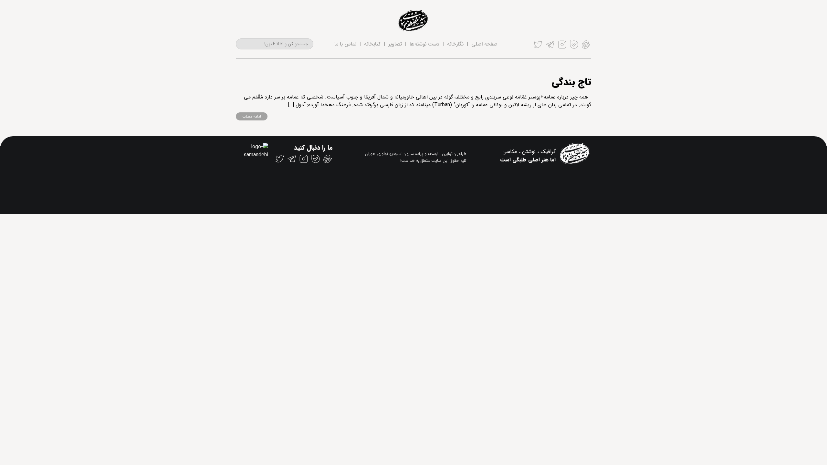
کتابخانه (372, 44)
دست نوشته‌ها (424, 44)
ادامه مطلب (251, 116)
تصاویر (395, 44)
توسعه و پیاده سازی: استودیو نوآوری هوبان (401, 153)
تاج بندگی (571, 82)
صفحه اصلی (484, 44)
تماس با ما (345, 44)
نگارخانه (455, 44)
